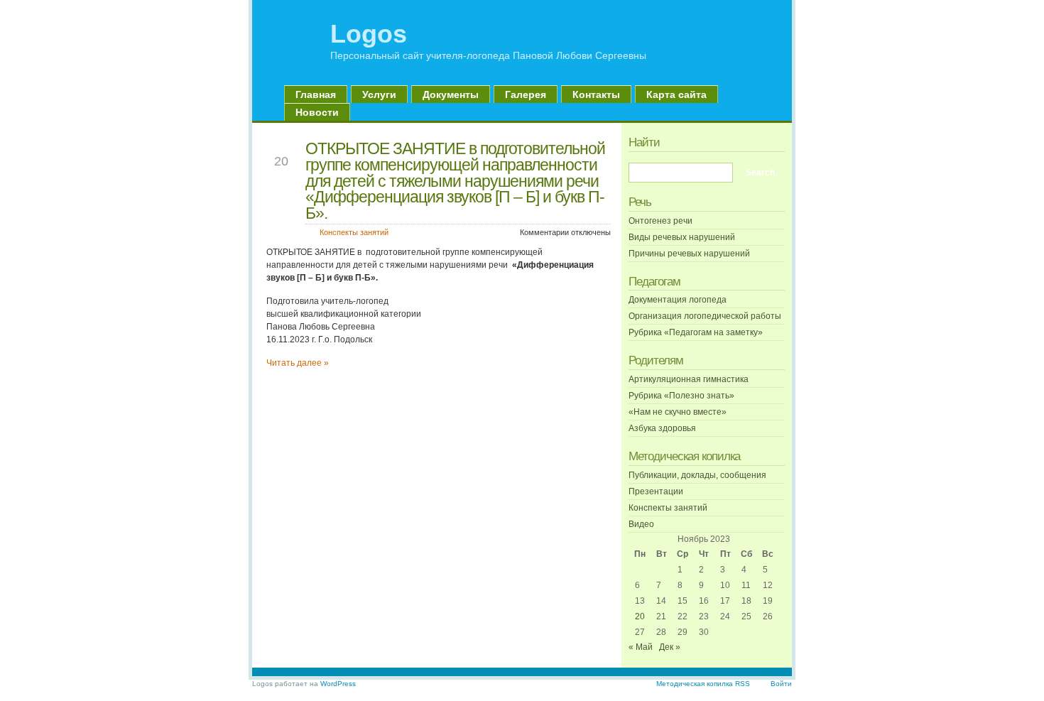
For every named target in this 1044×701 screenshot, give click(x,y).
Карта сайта (676, 94)
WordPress (338, 684)
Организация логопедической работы (705, 316)
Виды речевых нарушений (682, 237)
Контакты (596, 94)
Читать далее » (297, 363)
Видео (641, 524)
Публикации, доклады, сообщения (697, 475)
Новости (317, 112)
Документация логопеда (678, 300)
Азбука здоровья (662, 428)
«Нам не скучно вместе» (678, 412)
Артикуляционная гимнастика (689, 379)
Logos (368, 33)
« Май (641, 647)
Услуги (379, 94)
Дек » (669, 647)
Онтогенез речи (660, 221)
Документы (451, 94)
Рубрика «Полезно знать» (681, 396)
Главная (315, 94)
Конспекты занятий (354, 232)
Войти (781, 684)
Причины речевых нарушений (689, 254)
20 (640, 616)
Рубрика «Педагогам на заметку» (696, 332)
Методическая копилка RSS (703, 684)
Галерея (525, 94)
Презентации (656, 491)
